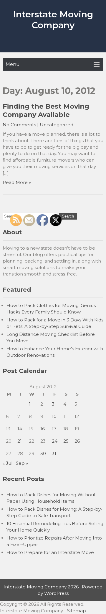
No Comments (19, 124)
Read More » (17, 182)
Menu (13, 64)
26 (77, 441)
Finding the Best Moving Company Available (46, 110)
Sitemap (76, 610)
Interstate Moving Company (53, 20)
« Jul (7, 463)
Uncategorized (56, 124)
